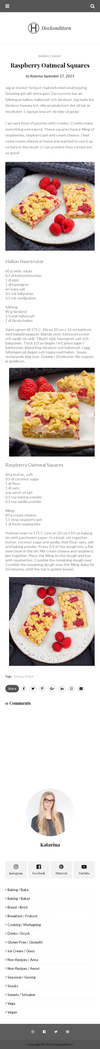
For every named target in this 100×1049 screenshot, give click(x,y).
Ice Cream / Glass (21, 951)
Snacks (12, 986)
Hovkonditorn (63, 1044)
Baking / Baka (18, 890)
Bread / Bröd (17, 907)
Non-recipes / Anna (22, 960)
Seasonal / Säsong (21, 977)
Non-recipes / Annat (23, 968)
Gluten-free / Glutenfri (25, 942)
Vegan (12, 1012)
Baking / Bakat (24, 676)
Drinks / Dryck (18, 933)
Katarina (36, 76)
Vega (11, 1003)
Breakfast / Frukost (22, 916)
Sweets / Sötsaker (21, 995)
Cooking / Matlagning (24, 925)
